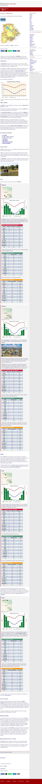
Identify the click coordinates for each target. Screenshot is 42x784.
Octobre (31, 26)
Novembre (31, 28)
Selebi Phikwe (32, 44)
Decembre (31, 29)
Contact (14, 781)
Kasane (10, 137)
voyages (8, 3)
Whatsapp (9, 50)
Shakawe (31, 45)
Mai (30, 20)
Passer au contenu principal (5, 0)
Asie (30, 64)
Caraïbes (31, 66)
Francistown (32, 34)
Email (19, 50)
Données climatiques (6, 143)
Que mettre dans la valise (7, 141)
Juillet (31, 22)
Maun (7, 137)
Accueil (7, 45)
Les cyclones (4, 139)
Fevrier (31, 15)
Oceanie (31, 70)
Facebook (2, 50)
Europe (31, 67)
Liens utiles (21, 781)
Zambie (31, 53)
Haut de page (2, 757)
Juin (30, 21)
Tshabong (8, 136)
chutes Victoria (8, 695)
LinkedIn (14, 50)
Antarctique (32, 63)
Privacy (27, 781)
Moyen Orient (32, 69)
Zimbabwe (32, 54)
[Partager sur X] (6, 51)
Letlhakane (2, 594)
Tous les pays (2, 768)
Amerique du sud (33, 62)
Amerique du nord (33, 60)
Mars (31, 17)
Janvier (31, 14)
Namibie (31, 51)
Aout (30, 24)
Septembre (32, 25)
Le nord (4, 138)
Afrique (11, 45)
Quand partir (5, 140)
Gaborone (12, 136)
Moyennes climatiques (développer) (6, 752)
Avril (31, 18)
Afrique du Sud (32, 50)
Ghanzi (31, 37)
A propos (8, 781)
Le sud (3, 136)
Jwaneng (31, 38)
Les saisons (4, 135)
